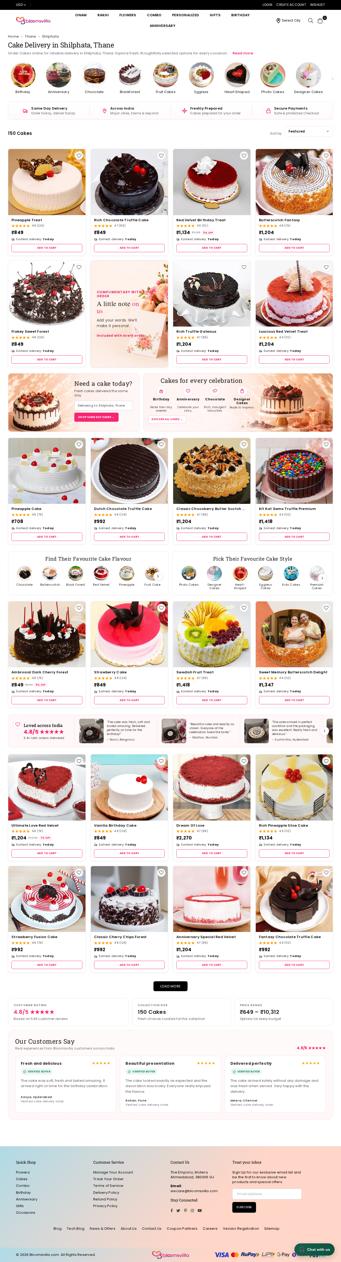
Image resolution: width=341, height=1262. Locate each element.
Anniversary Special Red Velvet (206, 937)
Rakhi (103, 15)
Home (13, 36)
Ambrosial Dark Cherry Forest (39, 672)
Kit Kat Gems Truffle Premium (287, 509)
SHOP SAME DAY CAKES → (96, 417)
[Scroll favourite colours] (322, 578)
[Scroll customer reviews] (324, 731)
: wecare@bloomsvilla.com (194, 1188)
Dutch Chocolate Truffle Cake (123, 509)
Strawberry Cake (110, 672)
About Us (129, 1228)
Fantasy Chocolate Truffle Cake (290, 937)
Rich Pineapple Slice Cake (283, 825)
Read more (243, 53)
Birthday (240, 15)
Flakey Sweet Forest (30, 331)
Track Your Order (108, 1178)
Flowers (127, 15)
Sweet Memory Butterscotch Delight (293, 672)
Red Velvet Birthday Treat (201, 220)
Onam (81, 15)
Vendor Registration (241, 1228)
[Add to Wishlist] (79, 155)
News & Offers (102, 1228)
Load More (170, 986)
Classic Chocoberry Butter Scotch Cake (211, 509)
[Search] (310, 21)
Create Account (291, 4)
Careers (210, 1228)
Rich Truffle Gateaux (196, 331)
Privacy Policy (105, 1205)
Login (267, 4)
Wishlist (317, 4)
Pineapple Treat (26, 220)
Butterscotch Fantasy (279, 220)
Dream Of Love (190, 825)
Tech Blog (75, 1228)
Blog (58, 1228)
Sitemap (271, 1228)
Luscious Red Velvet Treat (283, 331)
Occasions (25, 1212)
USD (19, 4)
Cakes (21, 1178)
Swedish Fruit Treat (195, 672)
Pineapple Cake (26, 509)
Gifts (215, 15)
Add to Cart (46, 248)
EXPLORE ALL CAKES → (167, 419)
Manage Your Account (113, 1172)
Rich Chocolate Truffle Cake (121, 220)
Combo (154, 15)
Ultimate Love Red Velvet (35, 825)
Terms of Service (108, 1185)
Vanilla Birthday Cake (115, 825)
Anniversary (162, 25)
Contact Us (152, 1228)
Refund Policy (105, 1199)
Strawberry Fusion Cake (34, 937)
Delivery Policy (106, 1192)
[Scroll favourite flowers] (158, 576)
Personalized (185, 15)
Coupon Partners (182, 1228)
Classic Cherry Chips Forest (120, 937)
